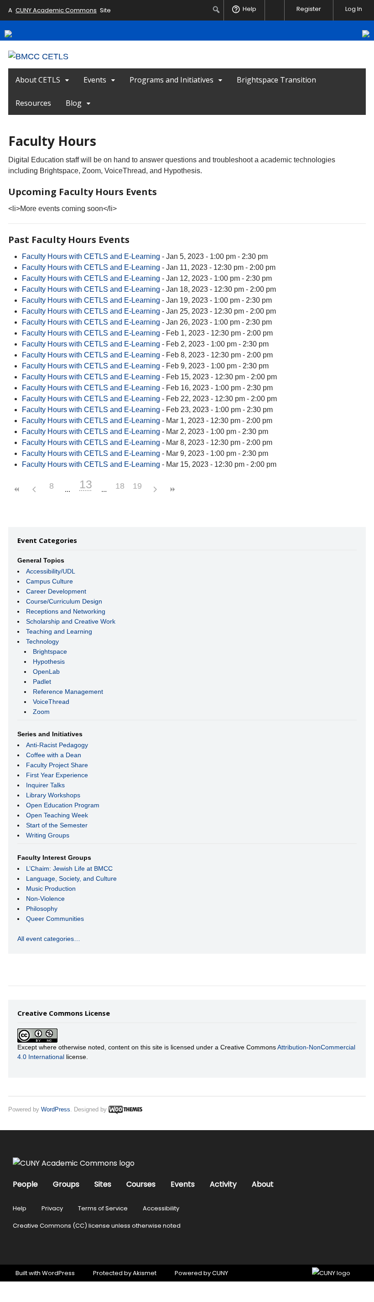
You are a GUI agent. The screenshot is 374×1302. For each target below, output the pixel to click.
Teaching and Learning (59, 631)
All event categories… (48, 938)
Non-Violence (45, 898)
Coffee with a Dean (53, 755)
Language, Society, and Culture (71, 878)
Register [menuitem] (308, 9)
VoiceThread (51, 701)
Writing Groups (47, 835)
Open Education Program (62, 805)
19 (137, 486)
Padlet (42, 681)
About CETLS (38, 80)
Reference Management (68, 691)
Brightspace (50, 651)
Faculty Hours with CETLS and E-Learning (91, 256)
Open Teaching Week (57, 815)
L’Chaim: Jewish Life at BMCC (69, 868)
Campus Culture (49, 581)
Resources (33, 103)
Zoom (41, 711)
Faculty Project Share (57, 765)
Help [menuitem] (249, 9)
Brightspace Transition (276, 80)
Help (19, 1208)
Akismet (144, 1273)
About (263, 1184)
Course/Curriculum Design (64, 601)
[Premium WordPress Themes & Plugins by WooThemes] (125, 1109)
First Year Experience (57, 775)
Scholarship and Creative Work (70, 621)
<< (17, 489)
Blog (74, 103)
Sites (102, 1184)
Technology (42, 641)
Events (94, 80)
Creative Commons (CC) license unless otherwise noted (97, 1225)
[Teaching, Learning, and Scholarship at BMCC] (38, 56)
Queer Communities (55, 918)
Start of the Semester (57, 825)
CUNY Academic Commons (56, 10)
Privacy (52, 1208)
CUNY (220, 1273)
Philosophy (41, 908)
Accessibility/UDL (50, 571)
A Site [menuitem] (59, 10)
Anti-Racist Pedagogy (57, 745)
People (25, 1184)
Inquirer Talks (45, 785)
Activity (223, 1184)
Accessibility (161, 1208)
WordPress (55, 1109)
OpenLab (46, 671)
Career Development (56, 591)
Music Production (51, 888)
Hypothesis (49, 661)
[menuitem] (216, 9)
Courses (141, 1184)
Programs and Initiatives (171, 80)
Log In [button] (353, 9)
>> (172, 489)
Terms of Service (103, 1208)
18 (120, 486)
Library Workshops (53, 795)
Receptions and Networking (65, 611)
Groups (66, 1184)
